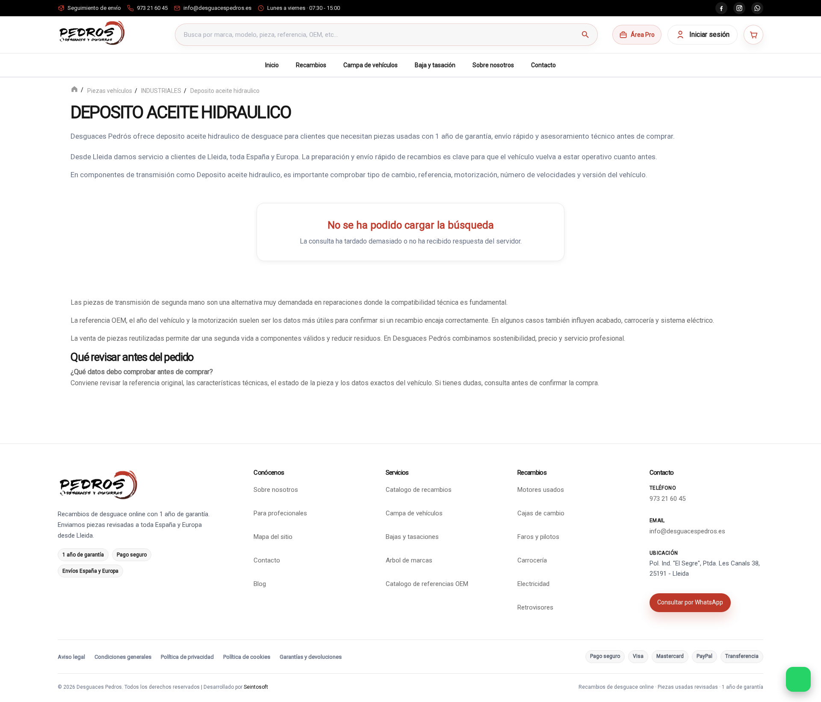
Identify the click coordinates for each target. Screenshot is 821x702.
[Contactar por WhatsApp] (798, 679)
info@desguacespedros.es (687, 531)
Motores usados (540, 490)
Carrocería (532, 560)
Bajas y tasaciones (412, 537)
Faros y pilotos (538, 537)
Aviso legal (71, 657)
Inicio (272, 65)
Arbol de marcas (409, 560)
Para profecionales (280, 513)
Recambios (311, 65)
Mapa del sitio (273, 537)
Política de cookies (246, 657)
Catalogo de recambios (419, 490)
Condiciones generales (123, 657)
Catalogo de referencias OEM (427, 584)
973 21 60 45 (667, 499)
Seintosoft (256, 687)
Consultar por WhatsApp (690, 602)
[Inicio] (74, 90)
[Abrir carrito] (753, 35)
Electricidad (533, 584)
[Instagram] (739, 8)
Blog (260, 584)
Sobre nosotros (493, 65)
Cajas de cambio (540, 513)
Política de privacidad (187, 657)
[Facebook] (721, 8)
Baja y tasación (435, 65)
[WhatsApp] (757, 8)
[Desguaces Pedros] (92, 33)
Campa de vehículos (370, 65)
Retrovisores (535, 607)
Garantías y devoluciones (311, 657)
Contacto (543, 65)
